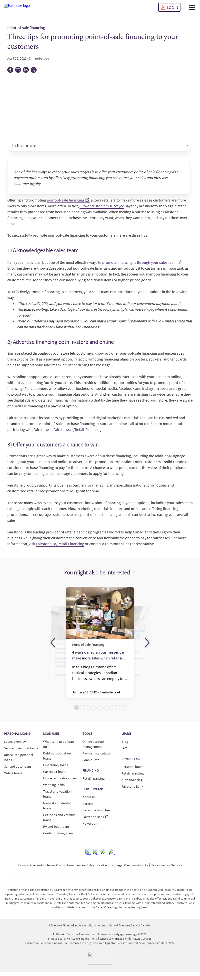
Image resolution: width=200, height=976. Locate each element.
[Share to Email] (18, 71)
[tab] (76, 707)
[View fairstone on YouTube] (112, 852)
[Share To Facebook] (10, 71)
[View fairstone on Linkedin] (104, 852)
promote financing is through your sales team (139, 262)
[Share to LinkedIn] (26, 71)
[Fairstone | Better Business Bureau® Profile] (100, 958)
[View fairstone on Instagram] (96, 852)
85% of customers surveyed (102, 205)
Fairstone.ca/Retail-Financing (77, 429)
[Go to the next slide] (147, 643)
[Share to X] (34, 71)
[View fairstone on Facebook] (88, 852)
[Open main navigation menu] (192, 7)
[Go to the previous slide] (52, 643)
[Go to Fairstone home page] (17, 7)
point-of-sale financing (65, 200)
